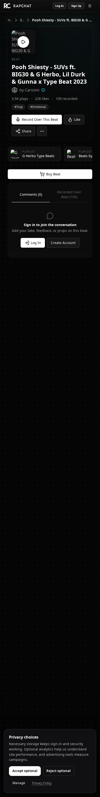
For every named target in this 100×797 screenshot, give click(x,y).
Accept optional (24, 771)
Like (77, 119)
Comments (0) (31, 194)
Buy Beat (53, 174)
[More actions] (42, 131)
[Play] (23, 42)
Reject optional (58, 771)
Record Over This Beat (40, 119)
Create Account (63, 242)
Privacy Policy (42, 783)
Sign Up (76, 6)
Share (26, 131)
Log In (59, 6)
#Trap (19, 107)
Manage (18, 783)
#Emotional (38, 107)
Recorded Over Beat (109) (69, 194)
